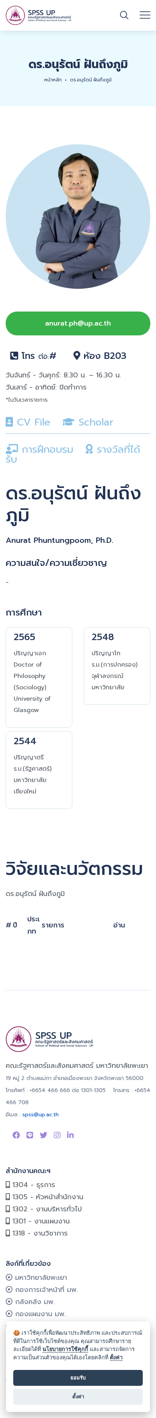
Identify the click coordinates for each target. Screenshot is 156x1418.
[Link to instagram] (57, 1135)
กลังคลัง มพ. (33, 1301)
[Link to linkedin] (70, 1135)
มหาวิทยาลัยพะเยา (39, 1277)
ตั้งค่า (116, 1357)
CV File (31, 422)
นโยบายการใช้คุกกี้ (65, 1349)
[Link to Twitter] (43, 1135)
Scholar (94, 422)
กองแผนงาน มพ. (39, 1314)
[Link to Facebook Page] (16, 1135)
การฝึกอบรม (45, 449)
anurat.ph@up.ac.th (78, 323)
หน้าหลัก (53, 79)
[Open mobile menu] (145, 15)
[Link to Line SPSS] (30, 1135)
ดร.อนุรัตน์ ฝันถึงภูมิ (91, 79)
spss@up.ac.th (40, 1115)
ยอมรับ (78, 1377)
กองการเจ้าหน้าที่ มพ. (45, 1289)
